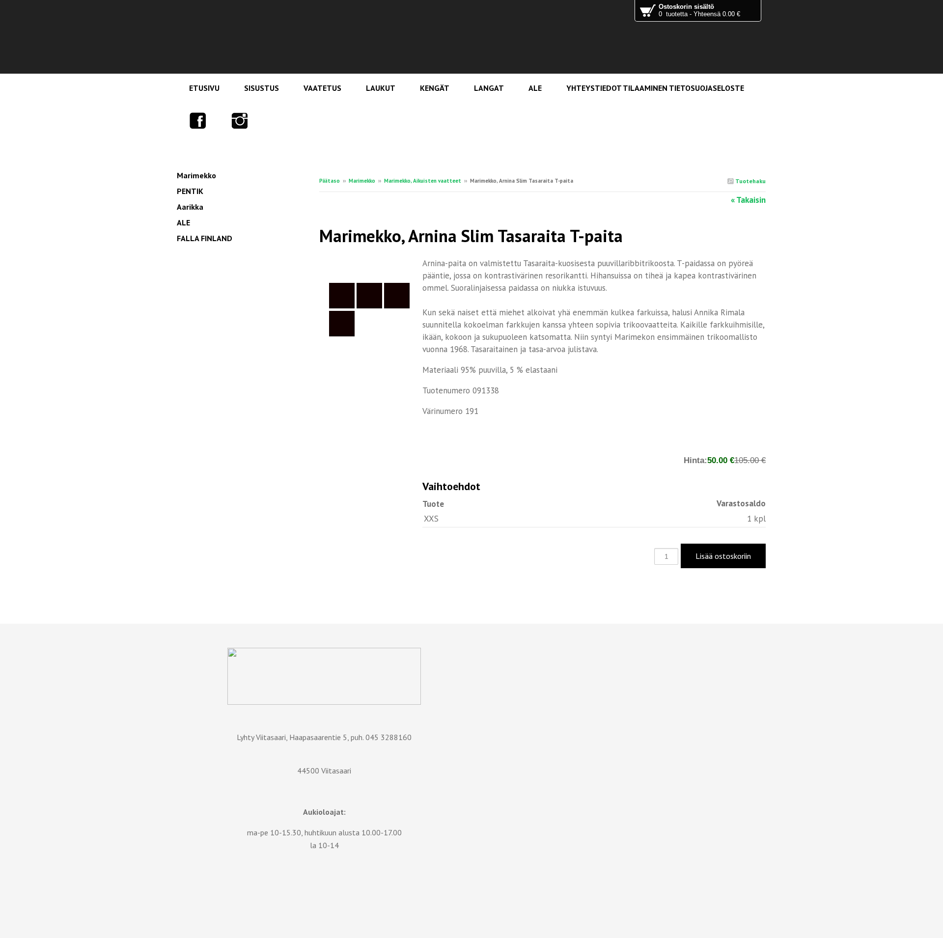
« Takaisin (748, 199)
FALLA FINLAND (204, 238)
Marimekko (362, 180)
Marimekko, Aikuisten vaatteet (422, 180)
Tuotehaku (750, 181)
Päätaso (329, 180)
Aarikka (190, 207)
